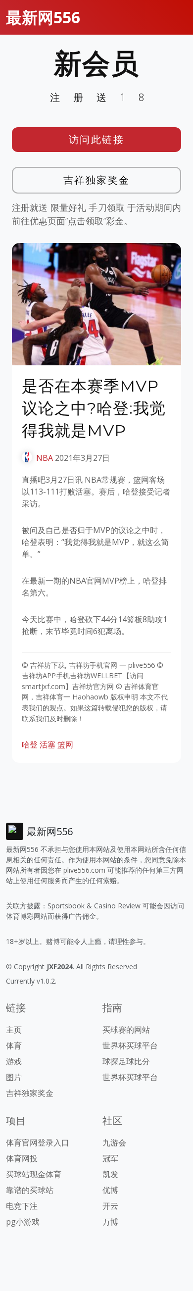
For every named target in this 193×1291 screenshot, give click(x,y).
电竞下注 (22, 1205)
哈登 (30, 744)
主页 (14, 1029)
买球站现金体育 (33, 1174)
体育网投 (22, 1158)
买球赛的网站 (126, 1029)
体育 (14, 1045)
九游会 (114, 1142)
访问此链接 (97, 139)
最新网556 (43, 17)
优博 (110, 1190)
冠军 (110, 1158)
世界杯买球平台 (130, 1045)
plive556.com (84, 870)
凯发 (110, 1174)
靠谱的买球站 (29, 1190)
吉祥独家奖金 (96, 180)
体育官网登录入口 (37, 1142)
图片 (14, 1077)
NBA (44, 457)
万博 (110, 1221)
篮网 (65, 744)
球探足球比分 (126, 1061)
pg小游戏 (23, 1221)
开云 (110, 1205)
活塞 (47, 744)
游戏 (14, 1061)
